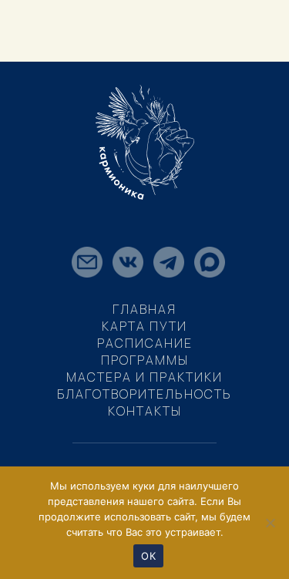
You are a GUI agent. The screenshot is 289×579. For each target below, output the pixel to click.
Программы (145, 360)
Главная (144, 309)
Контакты (145, 410)
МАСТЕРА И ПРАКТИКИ (144, 377)
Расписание (145, 343)
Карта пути (144, 326)
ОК (148, 556)
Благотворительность (144, 393)
